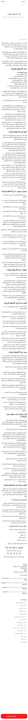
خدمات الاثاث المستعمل (21, 602)
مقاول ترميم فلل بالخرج (23, 702)
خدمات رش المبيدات (22, 622)
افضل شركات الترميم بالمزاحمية (21, 673)
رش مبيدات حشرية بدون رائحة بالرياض (17, 591)
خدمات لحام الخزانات (21, 630)
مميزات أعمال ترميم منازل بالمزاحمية (12, 702)
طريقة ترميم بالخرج (5, 694)
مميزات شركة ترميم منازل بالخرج (9, 705)
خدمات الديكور (23, 614)
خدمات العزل (14, 10)
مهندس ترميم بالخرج (10, 707)
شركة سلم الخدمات (22, 488)
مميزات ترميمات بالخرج (23, 704)
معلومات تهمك (23, 641)
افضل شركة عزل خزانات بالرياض (15, 684)
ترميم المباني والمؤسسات (22, 687)
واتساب (23, 1)
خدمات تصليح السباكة (23, 691)
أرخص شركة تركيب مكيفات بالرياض (18, 578)
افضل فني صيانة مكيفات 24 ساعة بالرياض (16, 582)
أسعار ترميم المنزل (8, 657)
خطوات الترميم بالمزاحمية (13, 694)
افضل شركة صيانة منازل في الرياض (16, 677)
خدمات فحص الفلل (22, 625)
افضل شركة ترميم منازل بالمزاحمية (9, 673)
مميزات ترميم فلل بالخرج (14, 704)
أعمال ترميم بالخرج (16, 659)
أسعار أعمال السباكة (15, 657)
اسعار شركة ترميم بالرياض (13, 672)
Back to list (24, 568)
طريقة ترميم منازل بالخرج (22, 696)
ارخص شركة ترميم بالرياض (22, 662)
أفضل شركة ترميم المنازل (22, 660)
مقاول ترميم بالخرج (7, 700)
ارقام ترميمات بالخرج (23, 670)
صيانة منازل (24, 639)
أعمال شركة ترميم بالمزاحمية (8, 659)
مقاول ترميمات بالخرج (15, 700)
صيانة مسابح (24, 636)
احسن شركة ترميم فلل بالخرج (12, 660)
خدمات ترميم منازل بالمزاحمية (13, 689)
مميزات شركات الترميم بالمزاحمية (21, 705)
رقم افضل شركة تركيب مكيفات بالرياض (17, 587)
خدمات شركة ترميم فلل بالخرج (13, 691)
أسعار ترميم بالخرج (24, 659)
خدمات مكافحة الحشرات (20, 633)
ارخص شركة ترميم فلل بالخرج (12, 662)
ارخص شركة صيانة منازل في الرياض (15, 666)
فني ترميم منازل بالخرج (6, 698)
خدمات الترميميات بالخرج (22, 689)
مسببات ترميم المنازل (23, 700)
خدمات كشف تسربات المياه (20, 627)
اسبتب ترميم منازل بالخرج (22, 672)
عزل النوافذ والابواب (14, 696)
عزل (25, 91)
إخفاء (18, 72)
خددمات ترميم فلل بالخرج (13, 687)
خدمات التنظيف (23, 611)
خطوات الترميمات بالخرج (22, 694)
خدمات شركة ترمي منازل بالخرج (8, 692)
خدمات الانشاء (23, 605)
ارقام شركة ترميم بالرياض (14, 670)
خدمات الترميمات (22, 608)
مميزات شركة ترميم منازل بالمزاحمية (20, 707)
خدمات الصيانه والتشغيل (21, 616)
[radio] (20, 553)
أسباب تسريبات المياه (23, 657)
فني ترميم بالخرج (19, 698)
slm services (20, 17)
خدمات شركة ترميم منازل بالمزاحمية (20, 692)
